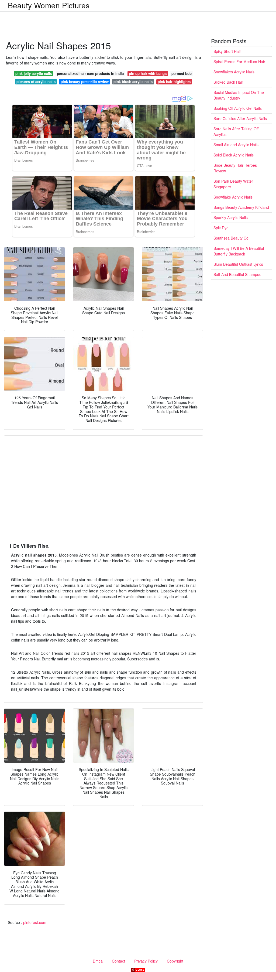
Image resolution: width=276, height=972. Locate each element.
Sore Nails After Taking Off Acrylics (235, 131)
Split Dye (221, 227)
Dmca (98, 961)
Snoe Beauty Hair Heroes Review (235, 167)
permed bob (181, 73)
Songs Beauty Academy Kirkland (241, 207)
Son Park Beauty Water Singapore (233, 183)
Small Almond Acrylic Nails (235, 144)
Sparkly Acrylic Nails (230, 217)
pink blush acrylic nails (133, 81)
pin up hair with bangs (148, 73)
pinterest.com (34, 922)
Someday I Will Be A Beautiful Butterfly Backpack (238, 251)
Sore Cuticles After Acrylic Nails (240, 118)
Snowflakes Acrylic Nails (233, 71)
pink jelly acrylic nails (33, 73)
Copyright (175, 961)
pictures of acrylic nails (36, 81)
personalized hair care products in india (90, 73)
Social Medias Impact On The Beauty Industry (238, 95)
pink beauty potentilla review (85, 81)
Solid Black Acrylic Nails (233, 155)
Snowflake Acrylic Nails (233, 197)
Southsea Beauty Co (231, 238)
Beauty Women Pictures (48, 5)
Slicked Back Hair (228, 82)
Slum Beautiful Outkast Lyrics (238, 264)
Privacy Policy (146, 961)
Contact (118, 961)
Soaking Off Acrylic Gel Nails (237, 108)
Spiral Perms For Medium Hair (239, 61)
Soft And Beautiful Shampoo (237, 274)
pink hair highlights (174, 81)
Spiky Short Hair (227, 51)
